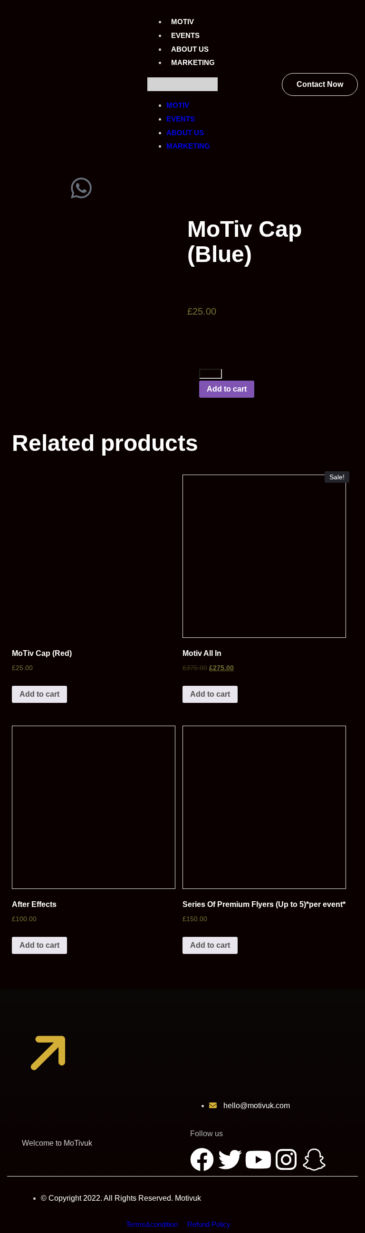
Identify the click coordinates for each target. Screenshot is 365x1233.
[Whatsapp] (81, 188)
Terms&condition (152, 1224)
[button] (182, 84)
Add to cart (227, 389)
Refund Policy (209, 1224)
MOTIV (182, 22)
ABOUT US (190, 49)
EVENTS (185, 35)
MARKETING (193, 62)
